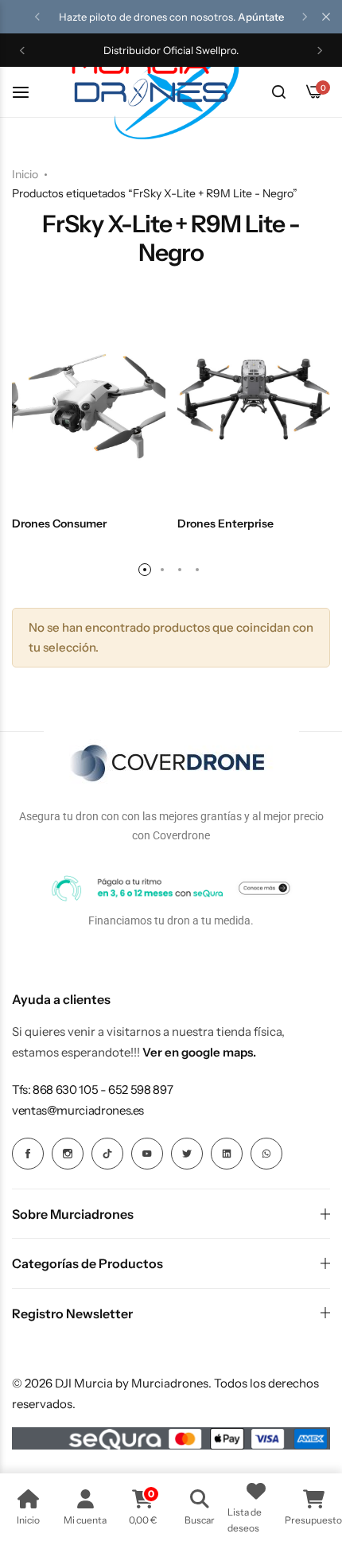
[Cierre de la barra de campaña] (326, 16)
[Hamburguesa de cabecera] (28, 92)
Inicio (25, 174)
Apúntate (261, 16)
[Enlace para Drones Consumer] (88, 400)
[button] (37, 17)
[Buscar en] (278, 92)
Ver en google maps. (199, 1052)
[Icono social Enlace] (28, 1153)
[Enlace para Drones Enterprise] (254, 400)
